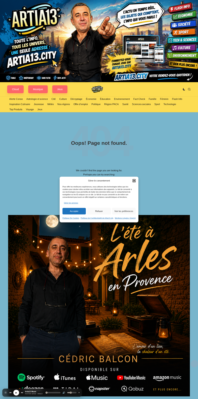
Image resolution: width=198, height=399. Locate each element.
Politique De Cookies (70, 218)
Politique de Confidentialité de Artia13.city (97, 218)
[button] (134, 180)
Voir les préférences (123, 211)
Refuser (99, 211)
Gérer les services (71, 203)
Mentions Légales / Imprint (125, 218)
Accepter (74, 211)
